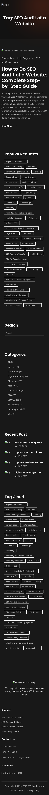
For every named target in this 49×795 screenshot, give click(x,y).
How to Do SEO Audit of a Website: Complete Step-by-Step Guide (24, 77)
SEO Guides (13, 400)
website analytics (13, 305)
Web (10, 414)
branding (37, 172)
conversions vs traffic (14, 187)
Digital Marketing (16, 376)
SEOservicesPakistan (14, 269)
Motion (11, 385)
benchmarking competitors (17, 172)
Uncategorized (15, 409)
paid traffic (27, 233)
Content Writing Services (12, 726)
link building (10, 202)
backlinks (31, 166)
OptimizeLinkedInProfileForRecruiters (21, 228)
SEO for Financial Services (16, 259)
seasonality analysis (14, 249)
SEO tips (9, 274)
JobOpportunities (13, 197)
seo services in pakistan (15, 264)
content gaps (11, 182)
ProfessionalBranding (32, 238)
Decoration (13, 371)
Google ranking (29, 192)
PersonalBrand (12, 238)
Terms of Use (16, 790)
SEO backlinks (36, 254)
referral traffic (28, 243)
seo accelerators (34, 249)
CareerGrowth (28, 177)
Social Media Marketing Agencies (19, 279)
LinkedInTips (26, 202)
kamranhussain (10, 58)
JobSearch (29, 197)
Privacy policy (33, 790)
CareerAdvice (11, 177)
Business (12, 367)
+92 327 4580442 (9, 752)
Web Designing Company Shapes (19, 300)
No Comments (10, 62)
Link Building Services (11, 731)
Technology (13, 404)
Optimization (14, 390)
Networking (33, 218)
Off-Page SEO (11, 223)
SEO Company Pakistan (11, 722)
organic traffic (11, 233)
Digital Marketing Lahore (12, 717)
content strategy (29, 182)
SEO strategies (34, 269)
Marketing (13, 381)
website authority (33, 305)
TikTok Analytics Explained (17, 290)
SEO (10, 395)
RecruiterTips (11, 243)
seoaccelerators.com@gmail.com (16, 757)
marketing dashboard (14, 218)
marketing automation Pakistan (19, 213)
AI (9, 362)
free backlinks (11, 192)
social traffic (11, 284)
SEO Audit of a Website (15, 254)
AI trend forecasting (14, 166)
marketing (10, 208)
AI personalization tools (15, 161)
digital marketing (35, 187)
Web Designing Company (16, 295)
